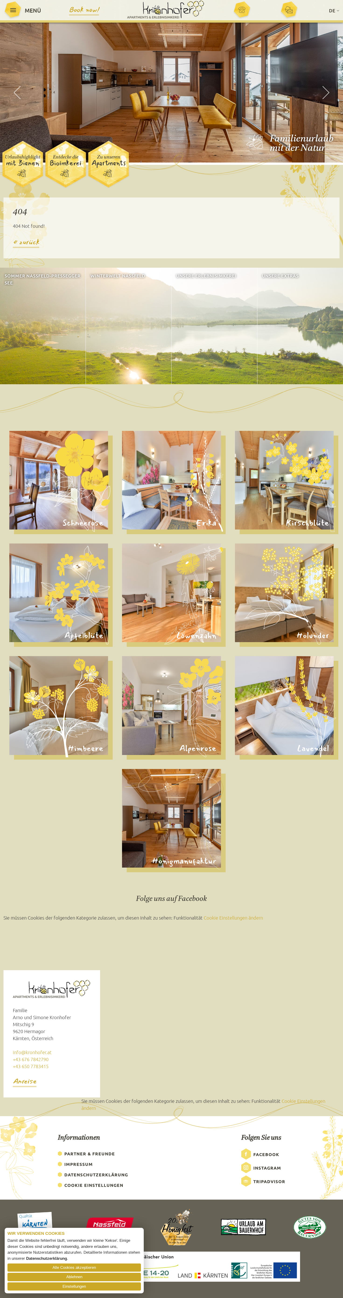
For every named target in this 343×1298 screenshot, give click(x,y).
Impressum (78, 1164)
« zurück (26, 243)
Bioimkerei (65, 163)
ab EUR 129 (248, 487)
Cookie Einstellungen (93, 1185)
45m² (129, 585)
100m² (130, 811)
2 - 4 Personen (137, 592)
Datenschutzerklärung (96, 1174)
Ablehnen (74, 1277)
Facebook (266, 1154)
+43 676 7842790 (31, 1059)
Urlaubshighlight (22, 157)
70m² (242, 698)
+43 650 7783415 (31, 1066)
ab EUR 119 (23, 487)
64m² (17, 585)
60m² (129, 473)
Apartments (108, 163)
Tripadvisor (269, 1181)
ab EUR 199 (135, 825)
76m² (17, 473)
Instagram (267, 1167)
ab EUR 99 (134, 599)
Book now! (84, 10)
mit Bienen (22, 163)
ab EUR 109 (248, 599)
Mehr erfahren (19, 376)
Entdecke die (65, 157)
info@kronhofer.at (32, 1052)
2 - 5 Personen (25, 705)
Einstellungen (74, 1286)
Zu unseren (108, 157)
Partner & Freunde (89, 1153)
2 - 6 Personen (25, 480)
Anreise (24, 1082)
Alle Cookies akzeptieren (74, 1267)
